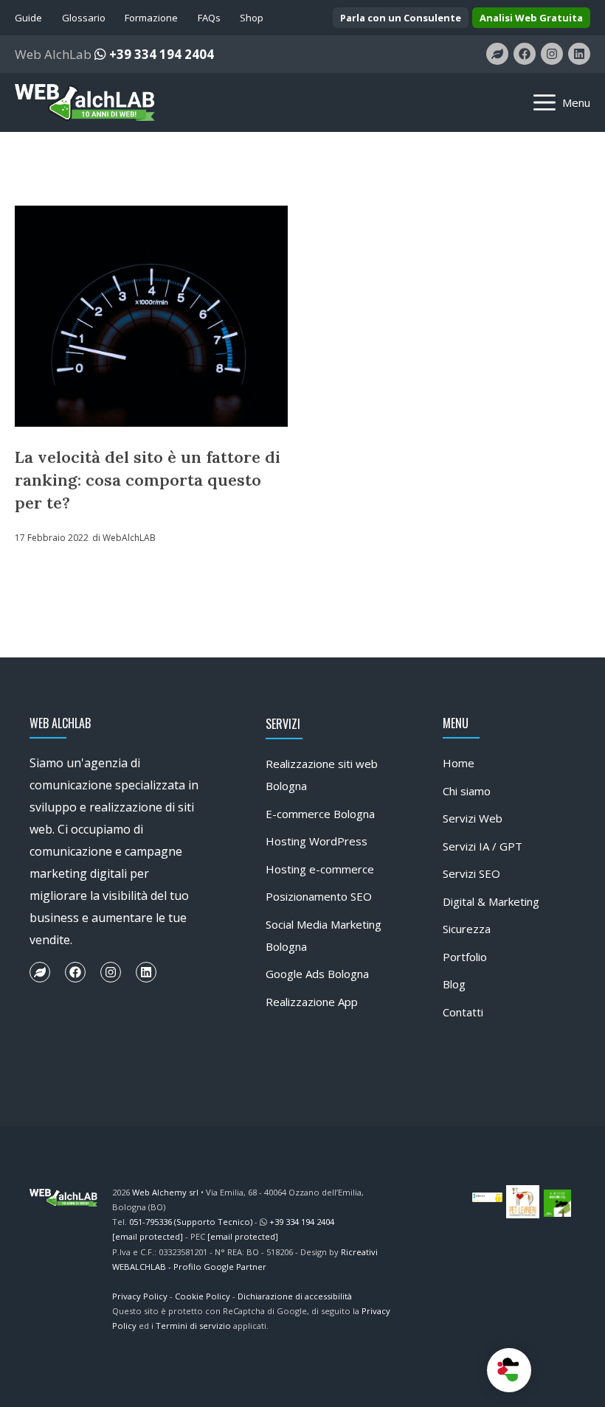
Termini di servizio (193, 1325)
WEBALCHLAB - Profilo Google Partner (189, 1266)
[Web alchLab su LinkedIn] (579, 54)
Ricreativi (359, 1251)
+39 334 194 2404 (160, 54)
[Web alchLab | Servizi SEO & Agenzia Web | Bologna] (85, 102)
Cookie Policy (202, 1296)
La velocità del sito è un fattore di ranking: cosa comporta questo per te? (147, 480)
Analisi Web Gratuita (531, 17)
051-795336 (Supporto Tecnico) (190, 1221)
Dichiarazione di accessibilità (295, 1296)
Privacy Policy (139, 1296)
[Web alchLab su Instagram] (552, 54)
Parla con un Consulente (400, 17)
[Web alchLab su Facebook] (525, 54)
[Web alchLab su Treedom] (497, 54)
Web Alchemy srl (165, 1192)
